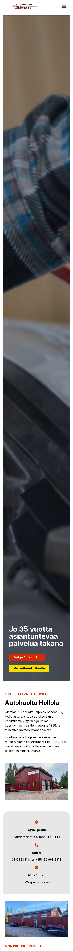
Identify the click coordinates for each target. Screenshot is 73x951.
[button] (64, 6)
